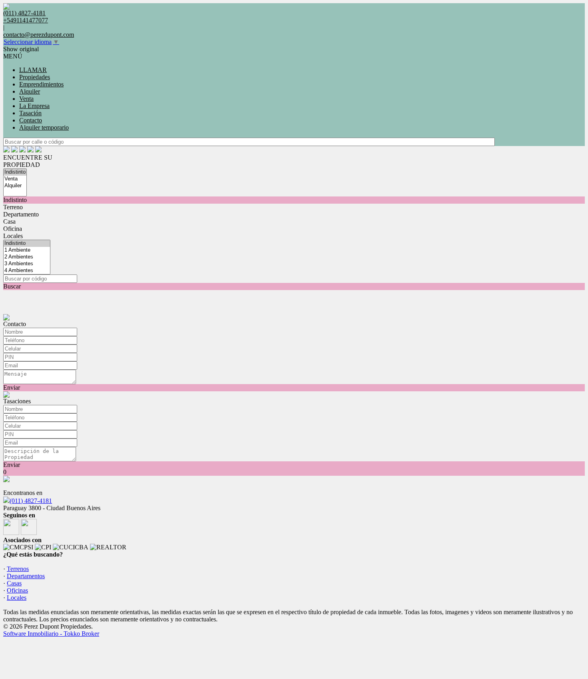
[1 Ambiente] (27, 250)
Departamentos (26, 576)
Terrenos (18, 568)
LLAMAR (33, 69)
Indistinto (15, 199)
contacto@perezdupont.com (38, 34)
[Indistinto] (15, 172)
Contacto (30, 120)
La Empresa (34, 105)
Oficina (12, 228)
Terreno (13, 207)
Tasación (30, 113)
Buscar (12, 286)
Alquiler (29, 91)
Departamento (21, 214)
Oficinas (17, 590)
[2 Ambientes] (27, 257)
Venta (26, 98)
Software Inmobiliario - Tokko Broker (51, 633)
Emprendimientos (41, 84)
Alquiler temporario (44, 127)
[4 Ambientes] (27, 270)
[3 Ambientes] (27, 263)
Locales (13, 235)
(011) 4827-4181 (31, 500)
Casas (14, 583)
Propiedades (34, 77)
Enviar (11, 387)
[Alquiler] (15, 185)
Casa (9, 221)
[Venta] (15, 179)
